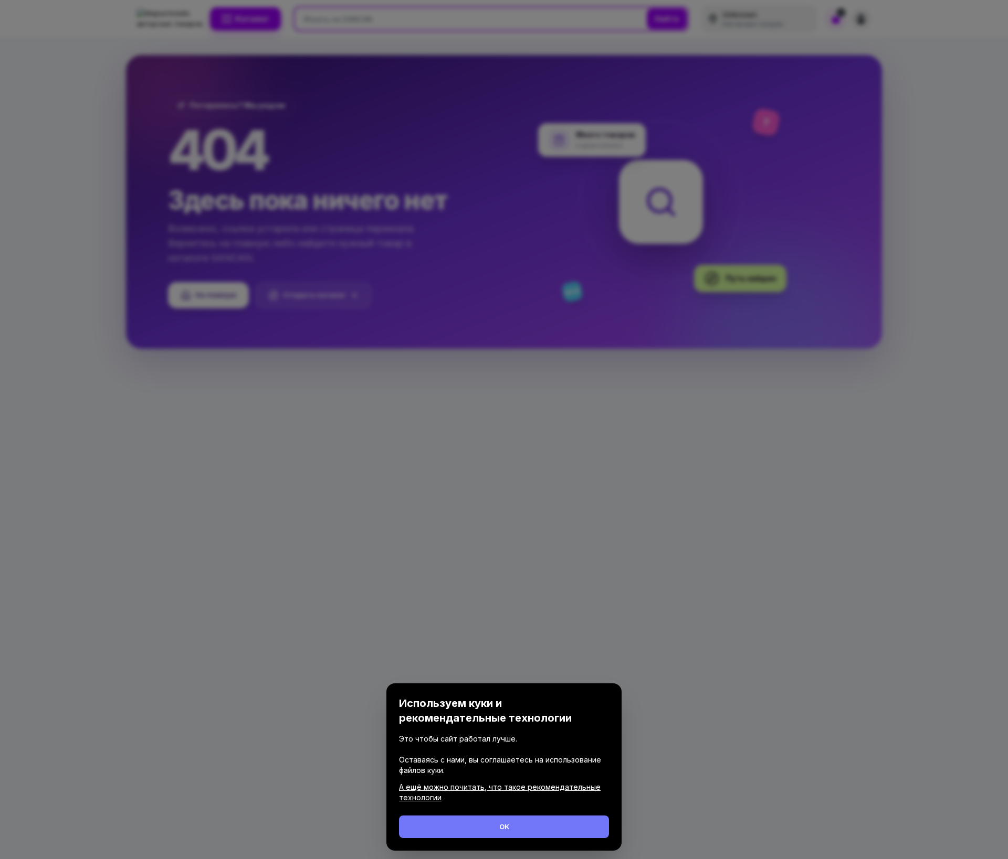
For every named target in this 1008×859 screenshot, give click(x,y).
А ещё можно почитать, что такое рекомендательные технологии (500, 792)
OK (504, 826)
